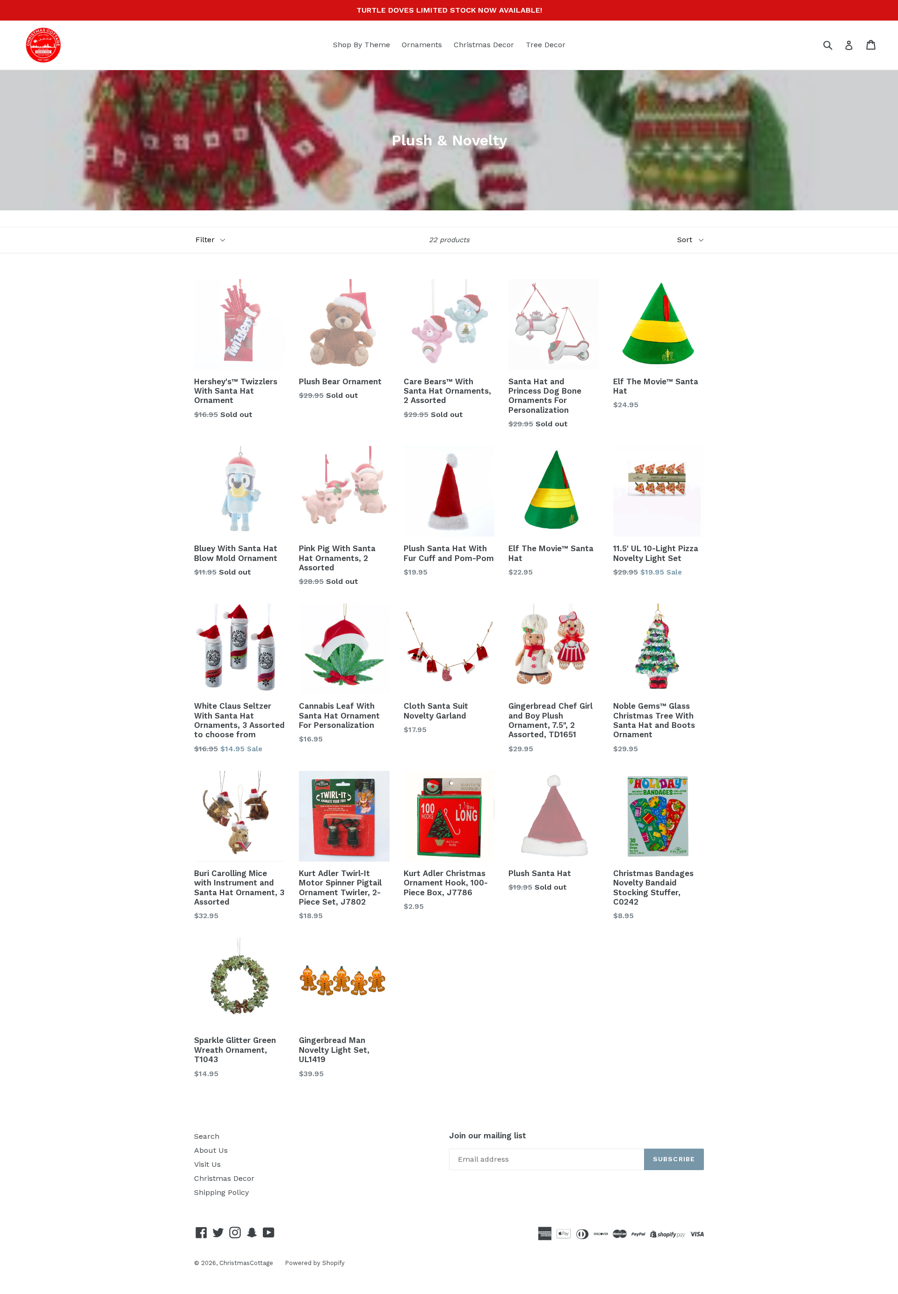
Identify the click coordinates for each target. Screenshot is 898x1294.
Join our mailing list (487, 1135)
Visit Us (207, 1164)
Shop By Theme (361, 44)
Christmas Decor (484, 44)
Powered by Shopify (315, 1262)
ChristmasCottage (246, 1262)
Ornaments (422, 44)
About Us (211, 1150)
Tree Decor (545, 44)
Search (206, 1136)
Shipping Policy (221, 1192)
